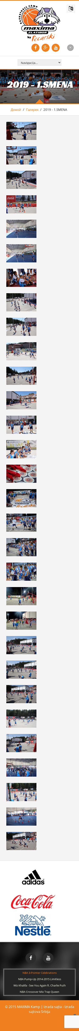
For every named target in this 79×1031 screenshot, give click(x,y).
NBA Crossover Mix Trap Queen (39, 992)
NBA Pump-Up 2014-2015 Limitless (39, 979)
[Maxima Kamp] (39, 23)
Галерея (32, 109)
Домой (16, 109)
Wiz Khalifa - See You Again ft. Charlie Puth (39, 985)
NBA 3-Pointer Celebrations (40, 973)
